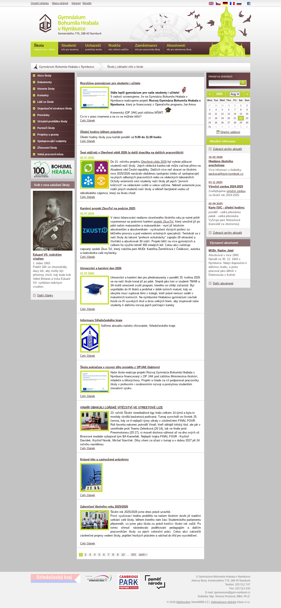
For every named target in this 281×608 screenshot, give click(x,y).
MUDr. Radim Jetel (221, 250)
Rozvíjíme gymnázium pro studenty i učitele (110, 83)
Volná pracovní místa (50, 154)
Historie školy (46, 88)
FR (234, 3)
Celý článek (87, 120)
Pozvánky (43, 115)
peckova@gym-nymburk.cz (226, 173)
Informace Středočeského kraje (101, 320)
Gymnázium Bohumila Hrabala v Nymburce (66, 66)
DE (227, 3)
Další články (45, 295)
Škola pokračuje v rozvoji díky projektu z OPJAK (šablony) (120, 367)
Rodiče (118, 47)
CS (220, 3)
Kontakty (43, 95)
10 (123, 554)
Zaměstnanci (147, 47)
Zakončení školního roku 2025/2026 (104, 506)
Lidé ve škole (45, 102)
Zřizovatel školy (47, 147)
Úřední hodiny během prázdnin (101, 132)
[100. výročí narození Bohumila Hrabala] (53, 169)
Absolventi (179, 47)
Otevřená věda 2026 (154, 161)
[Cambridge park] (155, 583)
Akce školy (44, 75)
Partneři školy (46, 128)
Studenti (70, 47)
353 (133, 554)
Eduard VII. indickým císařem (47, 256)
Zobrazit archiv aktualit (227, 149)
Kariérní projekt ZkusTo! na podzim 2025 (107, 208)
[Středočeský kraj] (55, 578)
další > (143, 554)
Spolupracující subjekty (52, 141)
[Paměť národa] (129, 583)
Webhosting (183, 602)
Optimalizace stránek (223, 602)
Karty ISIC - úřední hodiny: (227, 207)
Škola (44, 47)
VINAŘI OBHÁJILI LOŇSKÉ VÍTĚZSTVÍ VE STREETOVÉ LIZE (121, 407)
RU (241, 3)
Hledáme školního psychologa (221, 163)
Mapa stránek (60, 3)
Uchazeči (93, 47)
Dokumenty (44, 82)
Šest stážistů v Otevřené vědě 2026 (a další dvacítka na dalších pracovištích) (131, 152)
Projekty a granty (48, 134)
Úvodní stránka (40, 3)
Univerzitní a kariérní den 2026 (100, 268)
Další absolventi (223, 283)
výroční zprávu (236, 191)
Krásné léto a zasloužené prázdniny (104, 459)
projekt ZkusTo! (163, 221)
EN (213, 3)
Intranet (76, 3)
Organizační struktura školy (54, 108)
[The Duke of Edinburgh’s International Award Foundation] (99, 579)
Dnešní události (230, 132)
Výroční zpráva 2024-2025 (226, 186)
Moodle (87, 3)
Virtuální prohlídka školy (52, 121)
